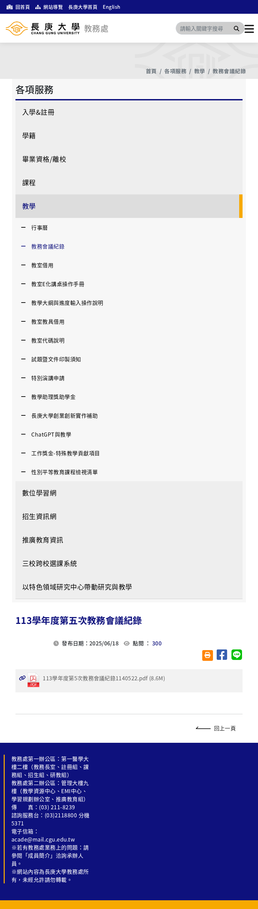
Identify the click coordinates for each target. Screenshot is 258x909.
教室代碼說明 (47, 340)
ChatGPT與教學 (51, 434)
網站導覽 (52, 6)
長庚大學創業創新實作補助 (64, 415)
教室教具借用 (47, 321)
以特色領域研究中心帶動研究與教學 (77, 587)
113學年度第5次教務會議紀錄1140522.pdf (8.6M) (92, 678)
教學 (199, 71)
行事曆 (39, 227)
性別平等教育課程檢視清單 (64, 472)
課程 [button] (29, 182)
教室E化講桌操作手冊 (57, 284)
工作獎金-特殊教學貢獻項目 (65, 453)
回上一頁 (225, 728)
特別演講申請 (47, 378)
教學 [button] (29, 206)
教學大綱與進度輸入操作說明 (67, 303)
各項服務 (175, 71)
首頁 (151, 71)
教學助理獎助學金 (53, 397)
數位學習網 (39, 493)
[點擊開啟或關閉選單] (249, 28)
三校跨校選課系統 (49, 563)
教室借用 (42, 265)
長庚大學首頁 (82, 6)
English (111, 6)
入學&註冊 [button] (38, 112)
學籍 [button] (29, 135)
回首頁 (22, 6)
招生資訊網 (39, 516)
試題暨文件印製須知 (56, 359)
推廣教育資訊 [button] (42, 540)
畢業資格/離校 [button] (44, 159)
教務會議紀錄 (229, 71)
